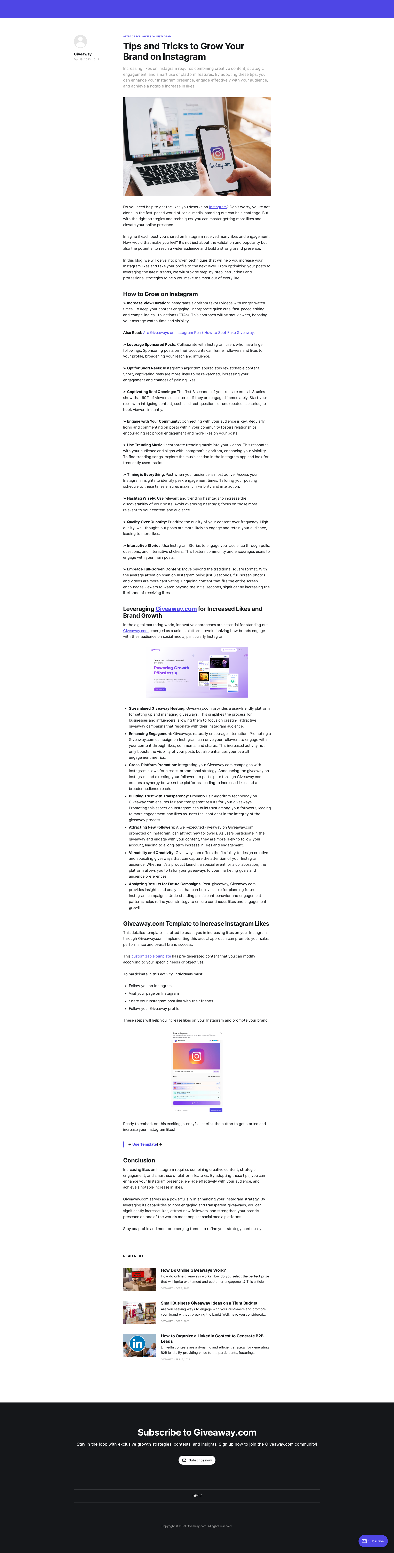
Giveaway (83, 54)
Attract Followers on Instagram (147, 36)
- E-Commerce (171, 8)
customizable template (151, 956)
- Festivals (282, 8)
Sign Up (197, 1495)
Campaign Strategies (112, 8)
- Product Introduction (341, 8)
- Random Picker (144, 8)
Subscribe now (200, 1460)
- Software (229, 8)
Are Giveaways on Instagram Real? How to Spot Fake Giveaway (198, 332)
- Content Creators (307, 8)
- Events (262, 8)
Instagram (218, 207)
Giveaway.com (136, 631)
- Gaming (193, 8)
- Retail (210, 8)
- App (247, 8)
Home (88, 8)
